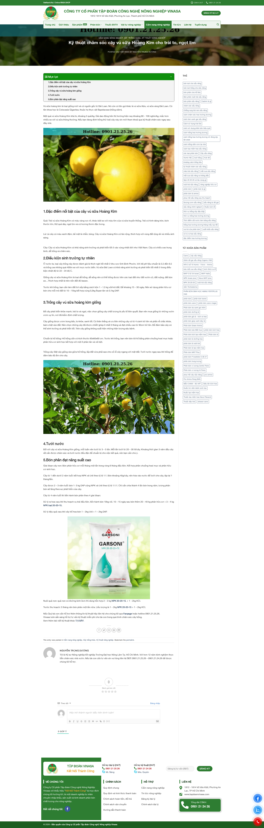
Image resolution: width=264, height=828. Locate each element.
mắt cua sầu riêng (207, 171)
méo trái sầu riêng (191, 171)
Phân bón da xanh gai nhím (194, 308)
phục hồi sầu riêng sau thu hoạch (197, 198)
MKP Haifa (205, 274)
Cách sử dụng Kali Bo (192, 124)
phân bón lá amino (191, 193)
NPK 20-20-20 (189, 283)
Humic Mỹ (188, 158)
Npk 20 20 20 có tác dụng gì (195, 180)
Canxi (186, 256)
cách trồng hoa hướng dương (195, 133)
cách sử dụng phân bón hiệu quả (197, 128)
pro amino (208, 375)
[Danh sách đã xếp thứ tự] (85, 721)
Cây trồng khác (132, 38)
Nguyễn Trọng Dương (144, 52)
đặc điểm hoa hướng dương (195, 238)
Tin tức (177, 24)
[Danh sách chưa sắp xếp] (89, 721)
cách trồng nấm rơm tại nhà (195, 144)
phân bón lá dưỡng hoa (193, 339)
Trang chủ (50, 24)
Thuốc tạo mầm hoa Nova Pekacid (197, 397)
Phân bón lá (213, 334)
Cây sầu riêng (205, 153)
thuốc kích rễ (210, 207)
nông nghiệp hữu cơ (208, 185)
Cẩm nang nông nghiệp (158, 24)
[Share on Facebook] (99, 630)
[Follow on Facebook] (67, 809)
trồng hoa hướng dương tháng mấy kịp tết (201, 225)
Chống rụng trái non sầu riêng (195, 110)
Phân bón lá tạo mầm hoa (194, 348)
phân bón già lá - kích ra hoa (195, 317)
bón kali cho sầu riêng (192, 83)
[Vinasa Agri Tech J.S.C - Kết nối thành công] (51, 13)
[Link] (101, 721)
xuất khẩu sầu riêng (210, 229)
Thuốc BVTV (111, 24)
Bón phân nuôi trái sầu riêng (195, 97)
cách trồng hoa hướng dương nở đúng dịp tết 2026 (201, 138)
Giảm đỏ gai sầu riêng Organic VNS (198, 260)
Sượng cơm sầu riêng (192, 202)
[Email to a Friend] (109, 630)
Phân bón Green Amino (193, 326)
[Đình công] (81, 721)
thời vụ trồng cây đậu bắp (194, 211)
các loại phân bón (191, 153)
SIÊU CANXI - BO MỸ (192, 384)
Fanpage (127, 613)
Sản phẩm (77, 24)
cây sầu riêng (196, 256)
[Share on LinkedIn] (119, 630)
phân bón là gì (199, 189)
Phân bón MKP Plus (192, 352)
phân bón (187, 189)
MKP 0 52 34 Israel (191, 274)
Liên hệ (187, 24)
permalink (130, 640)
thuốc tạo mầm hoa (191, 393)
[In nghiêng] (74, 721)
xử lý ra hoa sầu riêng (192, 234)
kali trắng (198, 158)
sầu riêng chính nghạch (193, 207)
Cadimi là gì (206, 101)
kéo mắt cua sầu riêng (192, 269)
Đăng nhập (155, 703)
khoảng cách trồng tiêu (193, 162)
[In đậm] (70, 721)
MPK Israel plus (190, 278)
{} (104, 721)
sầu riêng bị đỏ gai (211, 202)
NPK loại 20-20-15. (52, 505)
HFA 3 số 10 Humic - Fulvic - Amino (198, 265)
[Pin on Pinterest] (114, 630)
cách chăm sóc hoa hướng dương (197, 115)
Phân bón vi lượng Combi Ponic (196, 366)
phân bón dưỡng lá (191, 312)
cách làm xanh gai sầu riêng (195, 119)
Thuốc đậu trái (189, 402)
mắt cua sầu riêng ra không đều (196, 176)
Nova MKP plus (205, 278)
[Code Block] (97, 721)
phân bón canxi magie (207, 303)
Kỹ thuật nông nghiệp (153, 38)
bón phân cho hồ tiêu (192, 92)
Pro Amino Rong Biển (192, 379)
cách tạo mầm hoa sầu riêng (195, 149)
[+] (108, 721)
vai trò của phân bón (192, 229)
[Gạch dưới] (77, 721)
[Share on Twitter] (104, 630)
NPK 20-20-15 (119, 601)
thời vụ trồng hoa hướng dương (196, 216)
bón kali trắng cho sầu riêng (195, 88)
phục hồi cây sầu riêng (193, 375)
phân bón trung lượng (192, 361)
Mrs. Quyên (143, 772)
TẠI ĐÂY (79, 620)
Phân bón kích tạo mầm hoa (195, 334)
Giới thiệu (64, 24)
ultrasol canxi (203, 402)
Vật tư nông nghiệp (131, 24)
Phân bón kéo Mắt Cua (193, 330)
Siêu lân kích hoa (210, 384)
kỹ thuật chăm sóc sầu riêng (195, 167)
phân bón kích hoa (211, 330)
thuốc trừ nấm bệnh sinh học (195, 388)
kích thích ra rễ (210, 269)
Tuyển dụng (201, 24)
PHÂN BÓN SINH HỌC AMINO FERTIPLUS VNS (200, 292)
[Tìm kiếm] (218, 24)
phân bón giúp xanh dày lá (194, 321)
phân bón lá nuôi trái (192, 343)
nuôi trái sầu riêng (191, 185)
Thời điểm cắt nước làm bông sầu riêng (199, 220)
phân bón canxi (190, 303)
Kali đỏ (207, 158)
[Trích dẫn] (93, 721)
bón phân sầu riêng (191, 101)
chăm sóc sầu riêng (191, 106)
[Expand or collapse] (171, 77)
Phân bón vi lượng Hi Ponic (195, 370)
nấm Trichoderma (190, 287)
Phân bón (95, 24)
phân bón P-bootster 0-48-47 (195, 357)
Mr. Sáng (110, 772)
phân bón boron (200, 299)
